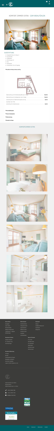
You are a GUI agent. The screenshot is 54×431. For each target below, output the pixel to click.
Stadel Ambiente (8, 339)
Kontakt (46, 427)
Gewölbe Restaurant (40, 325)
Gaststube (38, 327)
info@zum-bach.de (10, 395)
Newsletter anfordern (9, 359)
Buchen (6, 355)
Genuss (37, 324)
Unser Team (7, 325)
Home (28, 427)
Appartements (23, 327)
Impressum (33, 427)
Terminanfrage (8, 343)
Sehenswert (30, 345)
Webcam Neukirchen (9, 329)
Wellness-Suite (23, 329)
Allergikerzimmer (23, 325)
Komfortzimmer (23, 324)
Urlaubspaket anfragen (10, 357)
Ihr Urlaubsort (31, 343)
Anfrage (7, 353)
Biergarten (38, 329)
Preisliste (22, 333)
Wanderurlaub (31, 341)
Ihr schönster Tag (8, 341)
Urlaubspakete (23, 335)
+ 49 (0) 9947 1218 (10, 390)
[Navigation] (6, 4)
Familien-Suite (23, 331)
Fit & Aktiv (30, 339)
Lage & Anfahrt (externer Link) (11, 363)
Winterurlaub (31, 349)
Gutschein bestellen (9, 361)
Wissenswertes (8, 327)
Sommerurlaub (31, 347)
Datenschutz (40, 427)
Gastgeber (7, 324)
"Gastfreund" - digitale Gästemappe (10, 332)
